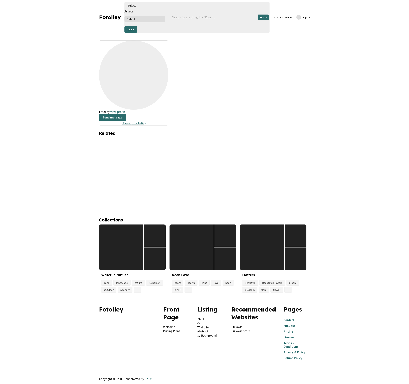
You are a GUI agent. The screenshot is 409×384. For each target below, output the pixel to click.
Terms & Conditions (291, 344)
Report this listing (133, 123)
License (289, 337)
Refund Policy (293, 358)
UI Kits (289, 17)
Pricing (288, 331)
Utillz (148, 379)
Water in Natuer (114, 275)
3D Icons (278, 17)
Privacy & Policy (294, 352)
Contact (289, 320)
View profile (118, 112)
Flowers (248, 275)
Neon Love (180, 275)
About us (290, 326)
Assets (128, 11)
